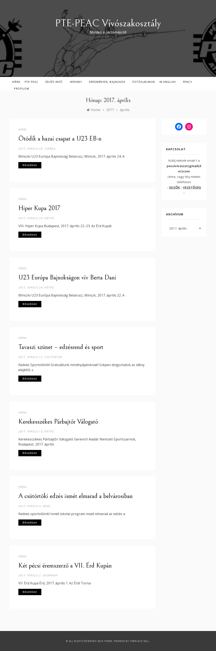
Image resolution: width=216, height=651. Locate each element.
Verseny (76, 82)
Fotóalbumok (143, 82)
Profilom (21, 88)
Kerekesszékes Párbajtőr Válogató (58, 421)
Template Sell (139, 641)
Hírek (16, 82)
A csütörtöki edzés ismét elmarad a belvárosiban (75, 496)
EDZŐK (174, 187)
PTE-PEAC (31, 82)
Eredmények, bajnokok (107, 82)
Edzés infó (54, 82)
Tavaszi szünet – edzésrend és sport (60, 347)
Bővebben (30, 165)
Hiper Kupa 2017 (39, 208)
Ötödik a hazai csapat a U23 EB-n (59, 138)
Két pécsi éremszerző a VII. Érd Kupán (65, 565)
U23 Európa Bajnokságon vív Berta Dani (67, 277)
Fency (187, 82)
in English (167, 82)
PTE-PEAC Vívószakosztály (108, 23)
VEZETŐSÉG (192, 187)
